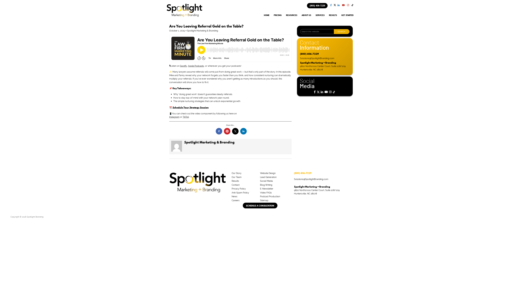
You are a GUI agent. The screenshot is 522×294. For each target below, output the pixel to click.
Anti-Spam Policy (240, 192)
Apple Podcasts (196, 66)
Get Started (347, 15)
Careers (236, 200)
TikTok (186, 117)
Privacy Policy (239, 188)
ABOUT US (306, 15)
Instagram (174, 117)
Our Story (236, 173)
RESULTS (333, 15)
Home (266, 15)
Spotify (183, 66)
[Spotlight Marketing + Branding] (184, 16)
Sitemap (264, 200)
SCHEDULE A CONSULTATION (260, 205)
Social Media (266, 181)
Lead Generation (268, 177)
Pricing (278, 15)
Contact (236, 185)
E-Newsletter (266, 188)
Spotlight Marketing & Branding (209, 142)
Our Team (237, 177)
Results (235, 181)
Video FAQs (266, 192)
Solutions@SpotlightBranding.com (317, 58)
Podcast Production (270, 196)
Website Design (268, 173)
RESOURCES (291, 15)
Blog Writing (266, 185)
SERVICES (320, 15)
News (234, 196)
